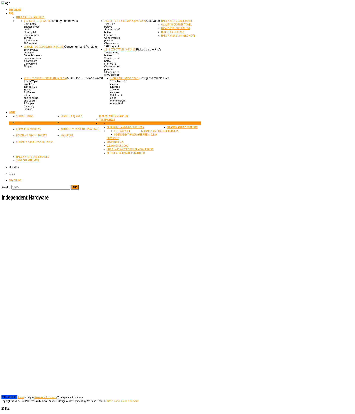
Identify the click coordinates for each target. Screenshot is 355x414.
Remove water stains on (113, 116)
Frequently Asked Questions (124, 123)
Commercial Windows (28, 129)
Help (169, 123)
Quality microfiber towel (176, 24)
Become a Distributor (154, 131)
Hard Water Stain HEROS (30, 17)
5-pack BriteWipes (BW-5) (124, 78)
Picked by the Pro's (148, 49)
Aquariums (67, 135)
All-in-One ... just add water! (85, 78)
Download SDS (115, 142)
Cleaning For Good (117, 145)
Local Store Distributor (175, 28)
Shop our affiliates (27, 160)
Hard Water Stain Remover (176, 21)
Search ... (6, 187)
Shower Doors (24, 116)
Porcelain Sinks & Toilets (31, 135)
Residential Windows (28, 122)
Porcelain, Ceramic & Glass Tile (79, 122)
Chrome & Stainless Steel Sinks (34, 142)
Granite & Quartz (71, 116)
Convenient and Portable (80, 46)
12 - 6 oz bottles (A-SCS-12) (120, 49)
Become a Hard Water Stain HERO (126, 153)
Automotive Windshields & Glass (80, 129)
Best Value (153, 20)
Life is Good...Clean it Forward (122, 401)
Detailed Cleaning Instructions (125, 127)
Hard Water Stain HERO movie (178, 35)
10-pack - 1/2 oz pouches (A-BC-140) (44, 46)
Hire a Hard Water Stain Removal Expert (130, 149)
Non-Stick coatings (172, 32)
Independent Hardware (127, 134)
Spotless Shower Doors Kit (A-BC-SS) (45, 78)
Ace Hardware (122, 131)
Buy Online (15, 9)
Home (12, 112)
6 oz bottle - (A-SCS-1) (37, 21)
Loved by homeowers (64, 20)
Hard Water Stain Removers (32, 156)
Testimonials (107, 119)
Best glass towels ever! (154, 78)
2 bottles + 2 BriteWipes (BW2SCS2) (125, 21)
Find (11, 13)
